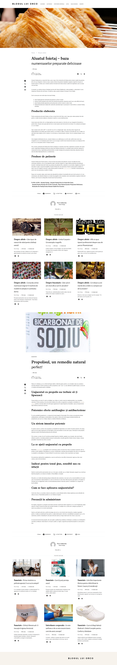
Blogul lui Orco (25, 4)
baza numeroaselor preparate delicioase (70, 184)
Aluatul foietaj (45, 183)
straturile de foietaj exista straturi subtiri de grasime (48, 186)
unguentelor (40, 449)
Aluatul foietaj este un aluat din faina (61, 183)
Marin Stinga (37, 73)
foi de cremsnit (67, 168)
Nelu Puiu (48, 634)
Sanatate (34, 356)
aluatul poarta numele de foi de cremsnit (44, 184)
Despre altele (42, 53)
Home (33, 53)
